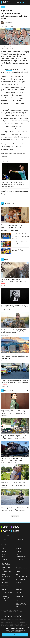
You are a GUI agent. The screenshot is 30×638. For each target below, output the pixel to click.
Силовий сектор (6, 571)
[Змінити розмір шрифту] (27, 26)
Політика (4, 574)
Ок (15, 634)
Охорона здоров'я (21, 559)
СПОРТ (3, 6)
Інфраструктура (21, 562)
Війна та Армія (20, 579)
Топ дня (18, 582)
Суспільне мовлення (7, 592)
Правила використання (20, 593)
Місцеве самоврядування (21, 568)
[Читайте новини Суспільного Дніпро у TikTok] (20, 616)
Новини (3, 539)
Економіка (4, 554)
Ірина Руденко (8, 22)
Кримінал (4, 551)
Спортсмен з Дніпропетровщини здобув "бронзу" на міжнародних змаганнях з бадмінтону (13, 184)
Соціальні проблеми (22, 577)
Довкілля (4, 559)
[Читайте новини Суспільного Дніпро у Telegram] (17, 616)
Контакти (4, 590)
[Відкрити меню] (28, 2)
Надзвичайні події (22, 556)
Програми (4, 600)
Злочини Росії (5, 577)
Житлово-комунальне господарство (5, 563)
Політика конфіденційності (6, 597)
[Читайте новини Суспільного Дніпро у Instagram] (5, 616)
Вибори (3, 556)
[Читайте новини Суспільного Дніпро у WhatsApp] (14, 616)
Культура (19, 551)
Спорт (8, 6)
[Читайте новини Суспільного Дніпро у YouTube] (8, 616)
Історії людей (20, 571)
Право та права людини (6, 568)
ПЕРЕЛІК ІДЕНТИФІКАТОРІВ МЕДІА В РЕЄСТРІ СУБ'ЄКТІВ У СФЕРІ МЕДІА (21, 603)
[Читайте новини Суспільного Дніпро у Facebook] (2, 616)
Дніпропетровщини (10, 58)
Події (2, 548)
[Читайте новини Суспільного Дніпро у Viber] (11, 616)
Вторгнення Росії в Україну (22, 540)
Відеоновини (5, 582)
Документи (19, 596)
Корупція (18, 548)
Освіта (18, 554)
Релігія (18, 574)
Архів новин (19, 590)
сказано (9, 69)
